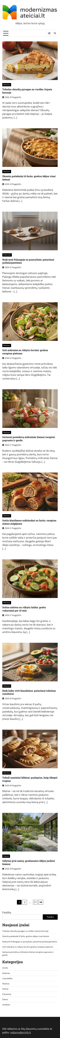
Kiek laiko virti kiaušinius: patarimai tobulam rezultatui (29, 692)
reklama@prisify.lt (20, 1032)
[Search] (55, 33)
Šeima (5, 999)
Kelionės (7, 255)
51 (35, 902)
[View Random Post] (49, 33)
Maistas (6, 84)
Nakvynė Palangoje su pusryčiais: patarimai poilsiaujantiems (28, 261)
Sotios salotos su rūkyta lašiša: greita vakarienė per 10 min (24, 609)
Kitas (40, 902)
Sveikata (6, 1004)
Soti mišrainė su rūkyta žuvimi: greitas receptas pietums (25, 352)
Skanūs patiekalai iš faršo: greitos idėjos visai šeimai (29, 178)
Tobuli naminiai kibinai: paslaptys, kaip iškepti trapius (29, 779)
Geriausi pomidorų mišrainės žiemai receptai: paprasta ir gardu (28, 438)
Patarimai (6, 994)
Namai (6, 856)
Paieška (6, 912)
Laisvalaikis (7, 978)
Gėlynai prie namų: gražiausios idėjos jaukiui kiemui (28, 862)
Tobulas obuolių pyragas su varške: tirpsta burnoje (27, 91)
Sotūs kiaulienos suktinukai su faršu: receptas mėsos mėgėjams (29, 522)
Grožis (5, 967)
